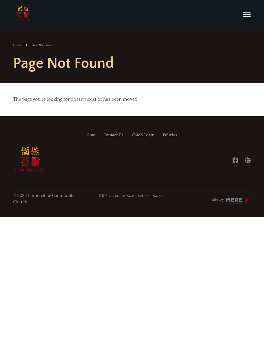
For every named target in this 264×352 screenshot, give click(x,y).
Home (17, 45)
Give (91, 135)
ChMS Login (143, 135)
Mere (230, 198)
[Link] (248, 160)
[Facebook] (235, 160)
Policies (170, 135)
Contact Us (113, 135)
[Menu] (247, 14)
